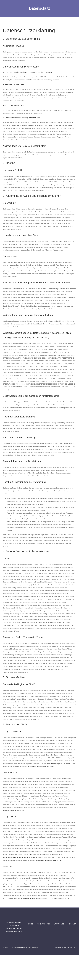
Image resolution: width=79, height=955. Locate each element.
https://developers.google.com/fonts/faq (59, 763)
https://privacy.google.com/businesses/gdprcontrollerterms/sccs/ (23, 857)
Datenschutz (67, 947)
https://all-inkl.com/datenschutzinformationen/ (20, 182)
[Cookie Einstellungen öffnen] (4, 952)
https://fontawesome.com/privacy (13, 810)
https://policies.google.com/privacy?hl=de (40, 766)
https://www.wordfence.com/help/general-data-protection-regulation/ (27, 898)
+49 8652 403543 (28, 244)
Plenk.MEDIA (23, 947)
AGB (73, 947)
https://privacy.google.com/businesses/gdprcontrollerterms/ (41, 854)
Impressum (58, 947)
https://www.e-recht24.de (61, 898)
